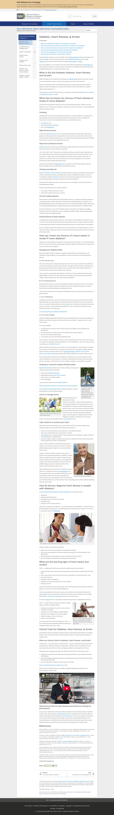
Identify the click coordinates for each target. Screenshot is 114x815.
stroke (80, 61)
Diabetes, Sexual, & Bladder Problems (24, 76)
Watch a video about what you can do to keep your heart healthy (57, 385)
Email (53, 766)
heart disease (75, 57)
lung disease (44, 123)
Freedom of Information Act (41, 806)
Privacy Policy (28, 806)
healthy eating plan (53, 373)
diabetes (46, 57)
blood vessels (73, 79)
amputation (50, 127)
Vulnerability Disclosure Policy (81, 806)
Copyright (68, 806)
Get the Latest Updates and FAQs (68, 6)
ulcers (57, 125)
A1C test (44, 264)
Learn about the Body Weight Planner (50, 389)
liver (70, 147)
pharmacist (64, 471)
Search (94, 16)
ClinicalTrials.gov (63, 714)
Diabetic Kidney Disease (23, 56)
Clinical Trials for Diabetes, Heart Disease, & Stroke (56, 54)
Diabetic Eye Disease (25, 65)
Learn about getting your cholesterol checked (52, 311)
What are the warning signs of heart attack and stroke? (56, 52)
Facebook (48, 766)
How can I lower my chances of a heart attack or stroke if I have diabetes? (62, 48)
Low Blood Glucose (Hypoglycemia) (24, 47)
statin (67, 304)
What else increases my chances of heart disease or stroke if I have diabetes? (63, 45)
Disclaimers (61, 806)
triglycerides (58, 164)
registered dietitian (69, 351)
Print (45, 766)
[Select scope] (69, 16)
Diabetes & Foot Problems (23, 61)
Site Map (52, 808)
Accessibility (53, 806)
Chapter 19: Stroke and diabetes (65, 741)
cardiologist (56, 511)
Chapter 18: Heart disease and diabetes (76, 735)
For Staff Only (60, 808)
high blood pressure (75, 59)
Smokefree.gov (54, 344)
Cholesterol (42, 147)
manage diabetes (62, 382)
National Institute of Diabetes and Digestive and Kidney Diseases (74, 781)
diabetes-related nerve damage (51, 596)
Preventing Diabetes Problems (27, 37)
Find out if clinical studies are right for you (51, 665)
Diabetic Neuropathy (25, 52)
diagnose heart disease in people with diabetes (57, 492)
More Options (56, 766)
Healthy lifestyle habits (46, 368)
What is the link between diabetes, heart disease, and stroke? (58, 43)
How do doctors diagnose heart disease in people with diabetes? (59, 50)
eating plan (55, 177)
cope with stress (68, 419)
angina (46, 435)
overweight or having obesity (51, 173)
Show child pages (34, 51)
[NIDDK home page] (29, 16)
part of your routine (59, 375)
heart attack (72, 61)
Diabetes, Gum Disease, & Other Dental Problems (24, 70)
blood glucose (88, 65)
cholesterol (42, 61)
